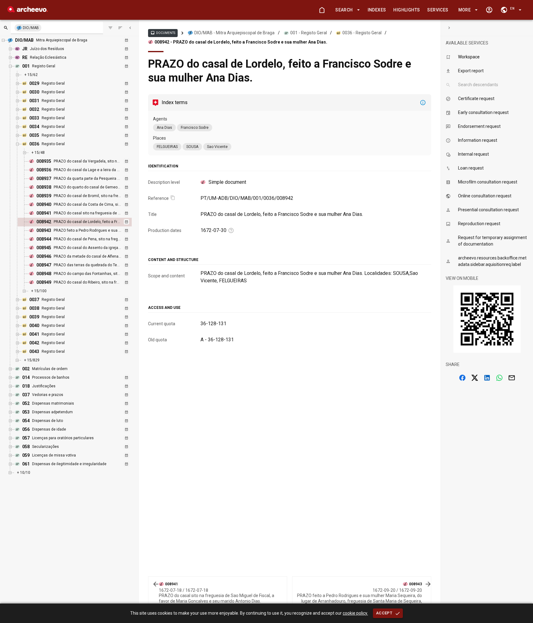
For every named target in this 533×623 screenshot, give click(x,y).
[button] (346, 10)
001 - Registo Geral (308, 32)
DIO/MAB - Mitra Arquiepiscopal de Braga (234, 32)
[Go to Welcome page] (322, 10)
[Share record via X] (475, 378)
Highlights (406, 9)
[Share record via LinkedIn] (487, 378)
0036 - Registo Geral (362, 32)
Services (437, 9)
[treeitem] (81, 222)
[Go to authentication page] (489, 10)
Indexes (377, 9)
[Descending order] (120, 28)
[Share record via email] (512, 378)
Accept (384, 613)
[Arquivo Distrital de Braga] (27, 11)
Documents (163, 33)
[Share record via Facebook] (462, 378)
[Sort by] (110, 28)
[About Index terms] (423, 102)
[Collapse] (130, 28)
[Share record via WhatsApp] (499, 378)
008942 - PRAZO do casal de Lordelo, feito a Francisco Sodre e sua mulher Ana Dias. (241, 42)
